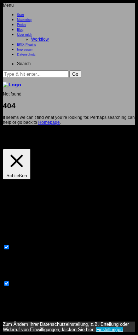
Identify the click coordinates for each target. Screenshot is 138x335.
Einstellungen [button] (18, 141)
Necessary (21, 248)
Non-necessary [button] (17, 277)
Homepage (49, 122)
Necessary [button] (13, 241)
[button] (75, 74)
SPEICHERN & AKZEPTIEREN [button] (32, 314)
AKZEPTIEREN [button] (49, 141)
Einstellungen (109, 329)
